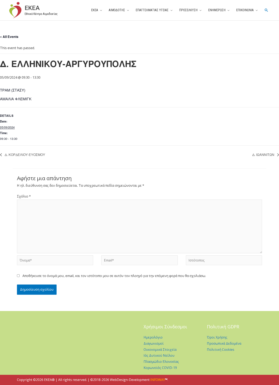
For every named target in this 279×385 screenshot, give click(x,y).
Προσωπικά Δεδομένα (224, 343)
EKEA (32, 7)
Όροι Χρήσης (217, 337)
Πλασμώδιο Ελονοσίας (161, 361)
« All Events (9, 36)
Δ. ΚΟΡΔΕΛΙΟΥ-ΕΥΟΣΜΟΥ (24, 154)
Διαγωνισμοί (154, 343)
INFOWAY (157, 379)
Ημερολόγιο (153, 337)
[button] (266, 10)
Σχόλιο (24, 196)
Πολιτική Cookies (220, 349)
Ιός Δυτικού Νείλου (159, 355)
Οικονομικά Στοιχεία (160, 349)
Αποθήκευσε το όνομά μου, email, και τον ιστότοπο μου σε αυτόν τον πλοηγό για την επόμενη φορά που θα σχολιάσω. (114, 276)
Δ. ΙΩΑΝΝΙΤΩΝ (263, 154)
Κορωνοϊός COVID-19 (160, 367)
